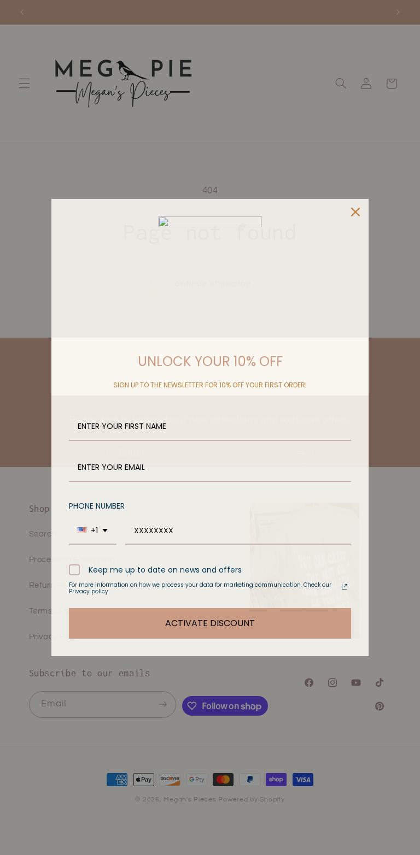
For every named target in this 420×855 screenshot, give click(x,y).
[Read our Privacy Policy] (344, 586)
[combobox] (92, 531)
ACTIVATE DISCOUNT (210, 623)
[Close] (355, 212)
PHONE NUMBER (97, 505)
